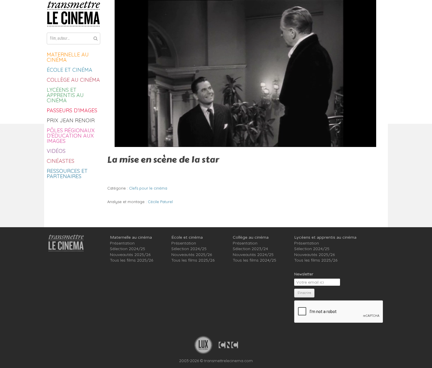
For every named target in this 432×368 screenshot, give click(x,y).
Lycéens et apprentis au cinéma (65, 95)
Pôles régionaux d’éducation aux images (71, 135)
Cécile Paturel (160, 201)
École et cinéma (69, 69)
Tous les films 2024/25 (254, 260)
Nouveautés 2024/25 (253, 254)
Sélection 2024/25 (127, 248)
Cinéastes (60, 161)
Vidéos (56, 151)
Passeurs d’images (72, 110)
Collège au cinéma (73, 79)
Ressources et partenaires (67, 174)
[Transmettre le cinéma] (73, 14)
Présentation (122, 243)
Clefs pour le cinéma (148, 188)
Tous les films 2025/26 (131, 260)
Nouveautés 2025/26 (130, 254)
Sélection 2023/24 (250, 248)
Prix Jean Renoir (71, 120)
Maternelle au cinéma (68, 57)
